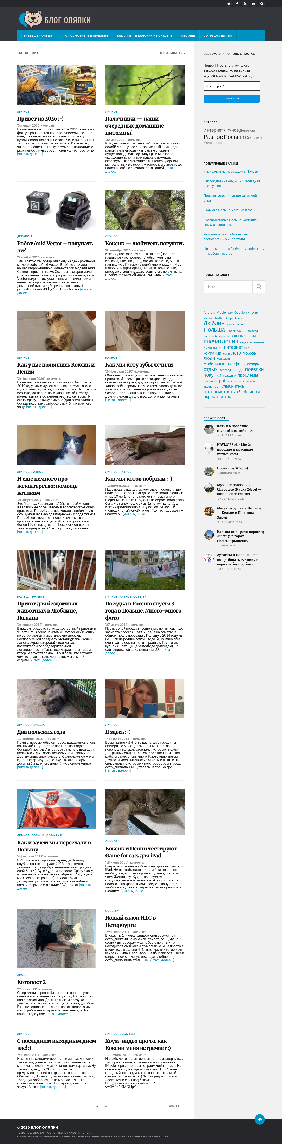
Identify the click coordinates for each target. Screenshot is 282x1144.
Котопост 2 (31, 982)
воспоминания (243, 335)
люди (209, 358)
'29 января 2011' (117, 932)
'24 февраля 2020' (119, 371)
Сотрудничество (218, 35)
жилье (259, 342)
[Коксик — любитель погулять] (145, 210)
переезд (225, 370)
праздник (229, 375)
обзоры (253, 364)
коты (226, 353)
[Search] (262, 4)
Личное (23, 111)
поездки (254, 369)
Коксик (239, 318)
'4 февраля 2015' (30, 856)
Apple (221, 312)
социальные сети (245, 381)
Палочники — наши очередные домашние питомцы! (134, 125)
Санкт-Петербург (247, 330)
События (141, 596)
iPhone (252, 312)
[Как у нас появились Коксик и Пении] (56, 331)
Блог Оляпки (44, 1127)
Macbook (208, 318)
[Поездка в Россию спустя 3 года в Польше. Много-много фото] (145, 570)
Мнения (210, 142)
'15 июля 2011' (116, 862)
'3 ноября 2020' (28, 257)
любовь (249, 353)
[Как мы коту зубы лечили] (145, 331)
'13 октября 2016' (30, 738)
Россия (231, 330)
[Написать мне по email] (253, 4)
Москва (230, 324)
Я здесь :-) (117, 732)
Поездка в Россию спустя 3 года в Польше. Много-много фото (143, 610)
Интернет (213, 130)
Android (209, 312)
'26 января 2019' (29, 624)
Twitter (219, 318)
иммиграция (213, 347)
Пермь (240, 324)
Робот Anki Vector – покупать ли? (55, 247)
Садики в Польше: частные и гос (228, 210)
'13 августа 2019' (117, 485)
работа (226, 380)
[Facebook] (237, 4)
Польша (24, 596)
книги (247, 347)
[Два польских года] (56, 698)
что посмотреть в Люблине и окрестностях (232, 394)
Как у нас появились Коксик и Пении (56, 368)
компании (212, 353)
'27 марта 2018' (116, 624)
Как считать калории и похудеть (144, 35)
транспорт (212, 386)
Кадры (229, 318)
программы (210, 381)
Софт (219, 142)
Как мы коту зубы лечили (139, 364)
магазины (224, 359)
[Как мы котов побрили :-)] (145, 445)
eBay (230, 312)
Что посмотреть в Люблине (84, 35)
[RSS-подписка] (245, 4)
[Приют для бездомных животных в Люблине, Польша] (56, 570)
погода (238, 370)
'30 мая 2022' (115, 139)
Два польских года (41, 732)
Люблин (214, 323)
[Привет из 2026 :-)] (56, 85)
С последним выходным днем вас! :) (56, 1044)
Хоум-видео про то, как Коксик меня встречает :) (138, 1044)
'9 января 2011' (28, 1055)
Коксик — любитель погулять (144, 243)
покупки (212, 374)
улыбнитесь (233, 386)
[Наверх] (260, 1119)
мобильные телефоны (224, 363)
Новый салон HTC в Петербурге (130, 921)
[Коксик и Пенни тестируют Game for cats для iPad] (145, 812)
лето (236, 352)
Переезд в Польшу (37, 35)
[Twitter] (229, 4)
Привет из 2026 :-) (40, 118)
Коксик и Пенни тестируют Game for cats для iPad (141, 852)
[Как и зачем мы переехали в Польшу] (56, 809)
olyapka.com (158, 1136)
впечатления (221, 341)
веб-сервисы (220, 336)
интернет (233, 347)
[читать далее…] (30, 154)
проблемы (248, 375)
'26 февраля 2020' (31, 378)
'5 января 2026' (28, 125)
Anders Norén (79, 1132)
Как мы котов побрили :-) (138, 478)
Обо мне (188, 35)
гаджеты (246, 342)
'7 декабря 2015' (117, 738)
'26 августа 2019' (29, 500)
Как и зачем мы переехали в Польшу (54, 846)
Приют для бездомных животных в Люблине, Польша (47, 610)
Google (239, 312)
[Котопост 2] (56, 938)
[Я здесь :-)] (145, 698)
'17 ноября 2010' (117, 1055)
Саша (207, 336)
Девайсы (24, 236)
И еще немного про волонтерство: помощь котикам (47, 485)
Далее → (176, 1105)
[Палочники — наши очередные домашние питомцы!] (145, 85)
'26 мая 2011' (27, 989)
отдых (211, 369)
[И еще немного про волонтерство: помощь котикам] (56, 445)
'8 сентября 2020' (118, 250)
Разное (111, 357)
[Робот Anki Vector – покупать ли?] (56, 210)
